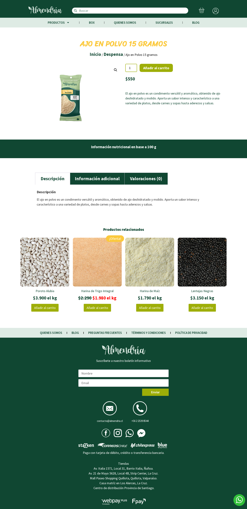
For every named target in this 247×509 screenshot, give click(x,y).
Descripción (53, 178)
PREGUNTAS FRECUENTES (105, 333)
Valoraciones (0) (146, 178)
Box (92, 23)
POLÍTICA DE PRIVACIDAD (191, 333)
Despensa (113, 54)
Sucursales (164, 23)
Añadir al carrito (156, 68)
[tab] (52, 179)
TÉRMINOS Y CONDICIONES (148, 333)
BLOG (195, 23)
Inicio (95, 54)
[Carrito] (202, 10)
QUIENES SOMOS (125, 23)
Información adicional (97, 178)
